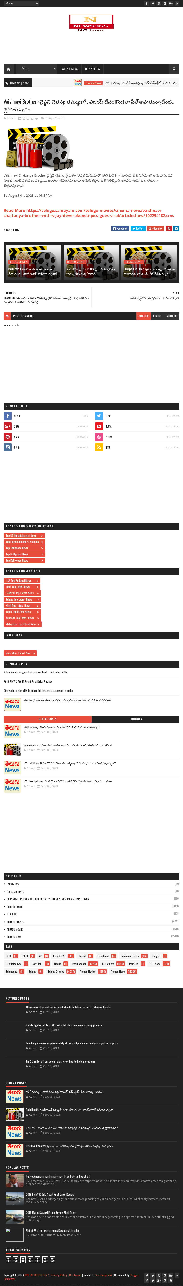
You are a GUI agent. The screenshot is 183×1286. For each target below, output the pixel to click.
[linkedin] (177, 3)
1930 (8, 956)
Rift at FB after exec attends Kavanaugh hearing (52, 1230)
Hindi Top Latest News (21, 605)
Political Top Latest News (21, 593)
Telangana (11, 971)
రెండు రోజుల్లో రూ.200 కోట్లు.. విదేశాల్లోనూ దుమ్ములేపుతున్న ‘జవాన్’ (90, 271)
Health (57, 964)
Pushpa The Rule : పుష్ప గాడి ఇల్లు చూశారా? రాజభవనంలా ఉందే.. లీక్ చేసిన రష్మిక (149, 271)
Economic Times (15, 892)
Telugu (32, 971)
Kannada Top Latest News (21, 618)
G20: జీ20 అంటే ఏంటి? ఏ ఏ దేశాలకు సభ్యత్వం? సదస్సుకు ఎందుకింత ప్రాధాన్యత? (70, 763)
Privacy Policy (59, 1275)
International (14, 906)
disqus (157, 316)
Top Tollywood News (23, 548)
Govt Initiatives (13, 964)
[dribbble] (158, 3)
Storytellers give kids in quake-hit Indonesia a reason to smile (38, 690)
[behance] (170, 3)
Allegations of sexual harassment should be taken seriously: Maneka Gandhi (68, 1007)
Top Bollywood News (23, 554)
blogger (144, 316)
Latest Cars (69, 68)
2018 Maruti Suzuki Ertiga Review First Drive (51, 1212)
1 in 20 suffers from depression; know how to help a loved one (60, 1061)
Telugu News (77, 82)
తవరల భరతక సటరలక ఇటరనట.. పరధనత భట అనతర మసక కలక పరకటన (67, 700)
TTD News (12, 914)
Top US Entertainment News (23, 535)
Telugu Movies (55, 118)
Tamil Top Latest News (21, 611)
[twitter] (152, 3)
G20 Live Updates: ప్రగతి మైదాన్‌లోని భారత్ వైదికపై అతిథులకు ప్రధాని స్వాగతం (68, 781)
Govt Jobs (38, 964)
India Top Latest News (20, 586)
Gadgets (156, 956)
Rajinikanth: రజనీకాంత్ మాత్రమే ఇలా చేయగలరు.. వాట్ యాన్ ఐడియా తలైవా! (32, 271)
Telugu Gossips (15, 922)
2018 (25, 956)
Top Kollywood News (23, 560)
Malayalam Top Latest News (21, 624)
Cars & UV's (13, 884)
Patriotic (133, 964)
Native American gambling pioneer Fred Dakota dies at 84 (36, 672)
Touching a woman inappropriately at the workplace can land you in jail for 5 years (72, 1043)
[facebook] (146, 3)
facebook (171, 316)
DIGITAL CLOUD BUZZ (37, 1275)
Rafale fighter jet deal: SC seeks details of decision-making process (64, 1025)
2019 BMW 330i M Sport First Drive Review (28, 681)
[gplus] (158, 1280)
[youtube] (170, 1280)
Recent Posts (47, 719)
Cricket (82, 956)
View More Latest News (19, 653)
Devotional (103, 956)
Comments (135, 719)
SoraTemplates (103, 1275)
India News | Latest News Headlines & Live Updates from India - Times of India (48, 899)
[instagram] (164, 3)
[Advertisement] (91, 49)
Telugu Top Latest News (21, 599)
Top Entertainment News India (23, 541)
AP (40, 956)
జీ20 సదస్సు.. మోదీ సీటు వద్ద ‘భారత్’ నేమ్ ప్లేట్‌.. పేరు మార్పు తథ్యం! (129, 82)
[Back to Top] (177, 1275)
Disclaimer (75, 1275)
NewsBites (92, 68)
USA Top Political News (20, 580)
